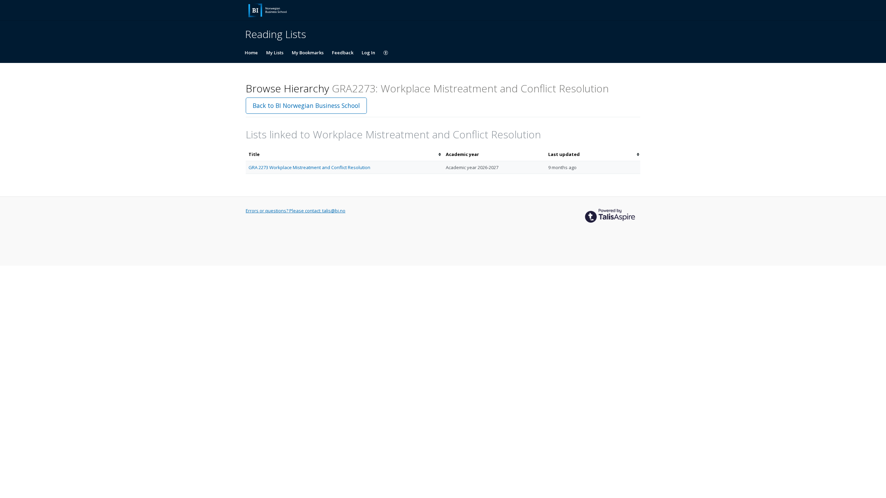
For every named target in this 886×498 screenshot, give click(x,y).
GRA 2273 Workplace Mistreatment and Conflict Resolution (309, 167)
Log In (368, 52)
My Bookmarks (308, 52)
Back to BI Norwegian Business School (306, 105)
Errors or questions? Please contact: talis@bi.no (295, 211)
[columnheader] (344, 154)
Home (251, 52)
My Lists (274, 52)
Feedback (342, 52)
